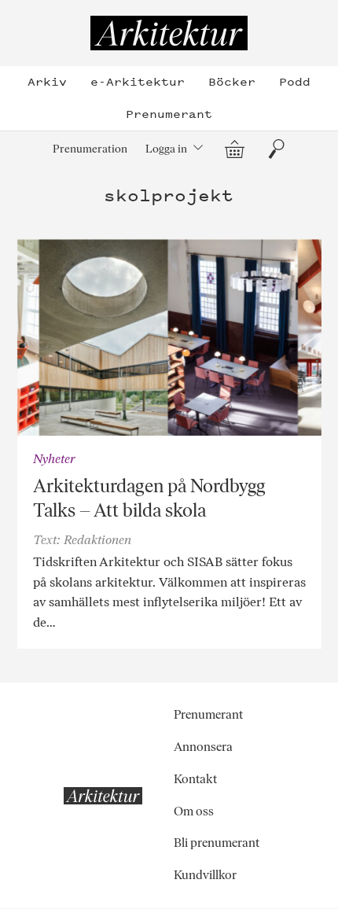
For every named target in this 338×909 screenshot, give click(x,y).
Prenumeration (90, 149)
